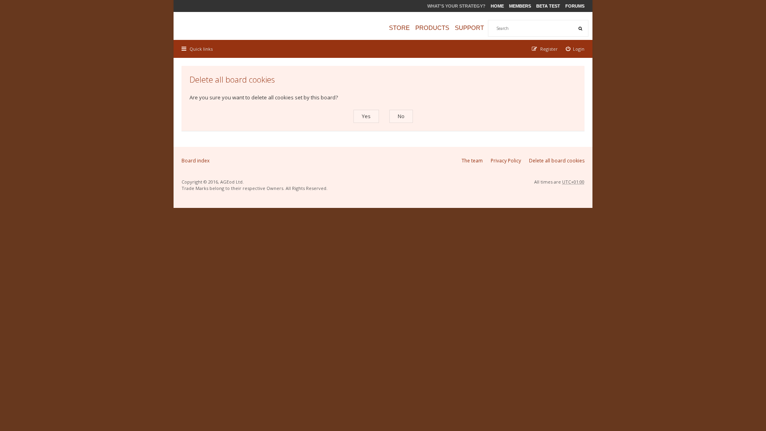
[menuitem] (575, 49)
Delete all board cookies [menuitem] (556, 160)
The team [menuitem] (472, 160)
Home (497, 6)
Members (520, 6)
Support (469, 27)
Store (399, 27)
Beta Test (548, 6)
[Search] (580, 28)
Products (432, 27)
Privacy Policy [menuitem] (506, 160)
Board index (195, 160)
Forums (574, 6)
